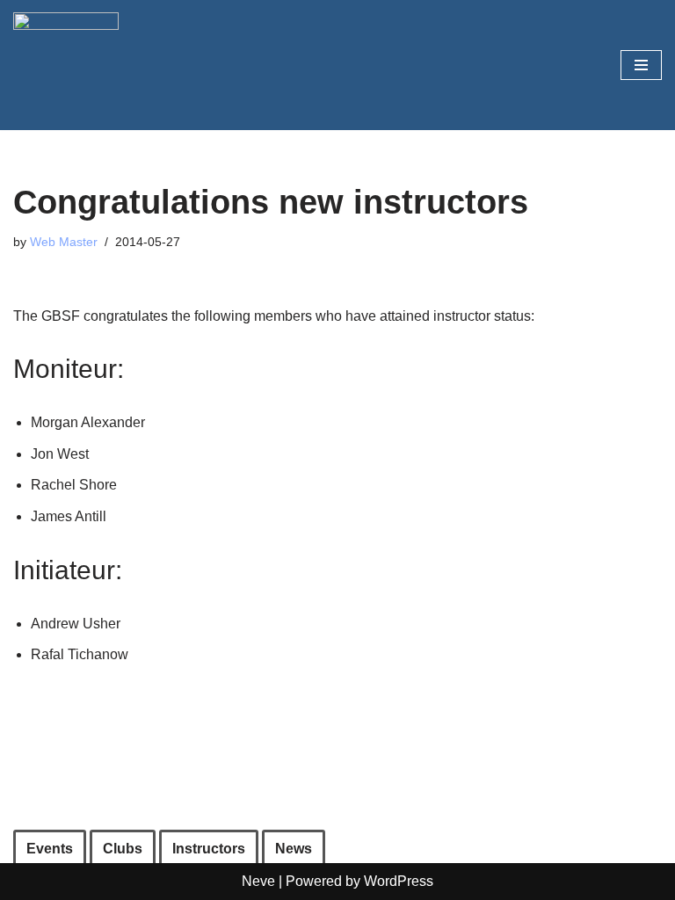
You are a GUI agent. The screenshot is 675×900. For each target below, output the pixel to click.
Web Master (64, 242)
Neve (258, 881)
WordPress (398, 881)
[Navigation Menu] (641, 65)
